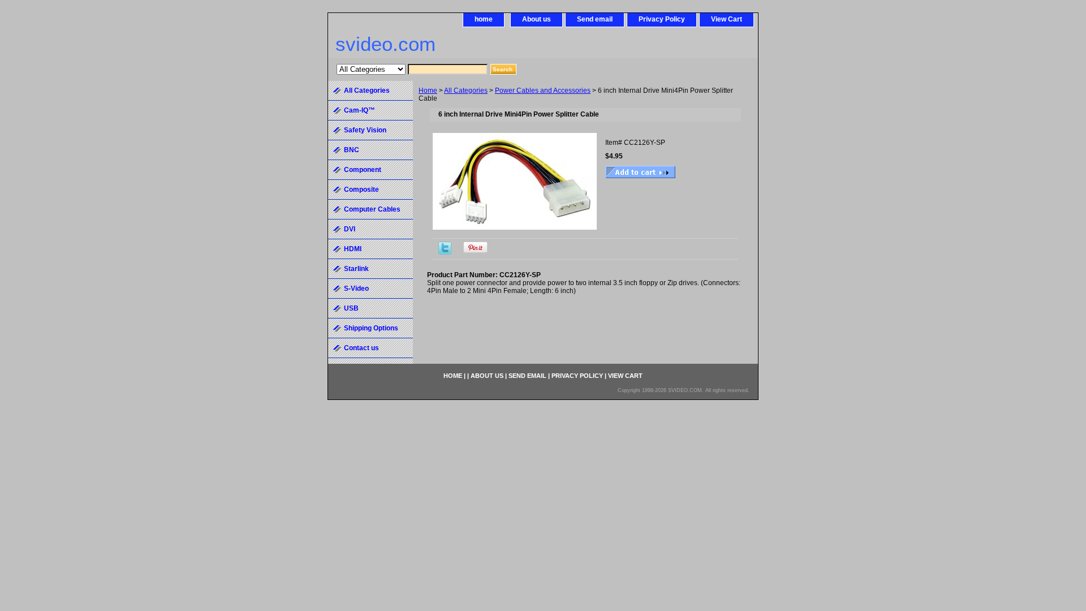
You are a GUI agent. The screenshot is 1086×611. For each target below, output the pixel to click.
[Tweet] (444, 252)
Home (428, 90)
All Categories (466, 90)
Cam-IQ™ (359, 110)
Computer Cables (372, 209)
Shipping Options (371, 328)
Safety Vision (365, 130)
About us (536, 19)
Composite (361, 189)
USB (351, 308)
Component (362, 170)
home (484, 19)
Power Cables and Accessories (543, 90)
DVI (349, 229)
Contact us (361, 348)
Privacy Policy (662, 19)
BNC (351, 150)
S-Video (356, 288)
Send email (595, 19)
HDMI (352, 249)
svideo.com (385, 44)
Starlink (356, 269)
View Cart (726, 19)
